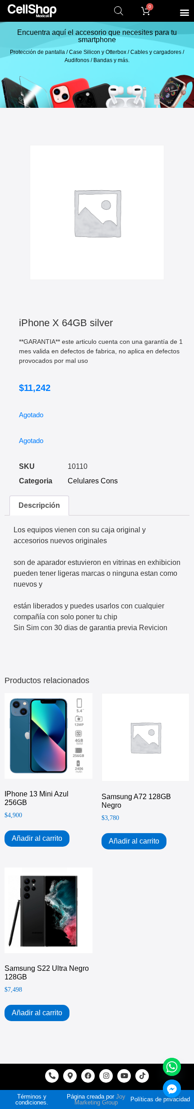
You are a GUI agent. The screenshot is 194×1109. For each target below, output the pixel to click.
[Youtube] (124, 1076)
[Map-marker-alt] (70, 1076)
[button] (184, 12)
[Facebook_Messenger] (172, 1089)
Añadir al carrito (37, 838)
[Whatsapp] (172, 1067)
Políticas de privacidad (160, 1099)
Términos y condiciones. (31, 1099)
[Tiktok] (142, 1076)
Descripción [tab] (39, 505)
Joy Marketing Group (99, 1099)
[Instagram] (106, 1076)
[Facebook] (88, 1076)
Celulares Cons (93, 481)
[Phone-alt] (52, 1076)
